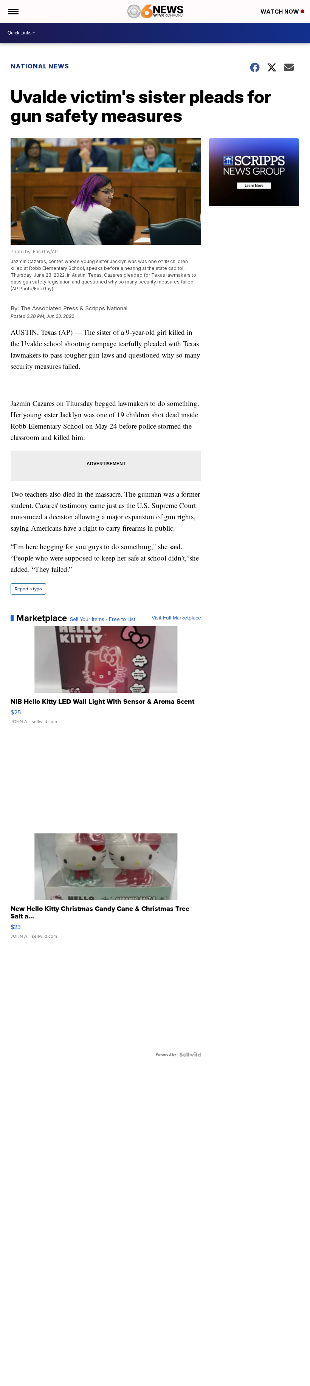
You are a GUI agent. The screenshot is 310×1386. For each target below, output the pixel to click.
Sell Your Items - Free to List (102, 619)
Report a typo (28, 588)
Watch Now (280, 11)
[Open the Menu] (13, 11)
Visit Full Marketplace (176, 618)
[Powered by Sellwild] (190, 1054)
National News (40, 66)
